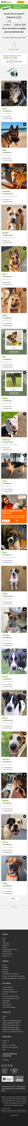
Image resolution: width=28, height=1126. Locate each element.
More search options (14, 49)
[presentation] (14, 509)
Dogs (4, 938)
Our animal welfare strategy (10, 996)
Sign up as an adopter (8, 1045)
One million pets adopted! (10, 992)
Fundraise (5, 967)
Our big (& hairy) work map (10, 998)
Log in (4, 1043)
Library (4, 1016)
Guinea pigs (5, 945)
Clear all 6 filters (13, 58)
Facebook (6, 1065)
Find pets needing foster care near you (13, 978)
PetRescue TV (6, 956)
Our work (5, 994)
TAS (23, 24)
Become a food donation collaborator (13, 976)
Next (13, 898)
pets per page (18, 61)
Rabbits (4, 947)
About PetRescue (7, 987)
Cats (3, 940)
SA (16, 24)
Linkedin (3, 1065)
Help (3, 1049)
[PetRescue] (6, 2)
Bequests (5, 971)
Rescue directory (7, 954)
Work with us (6, 1003)
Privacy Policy (9, 1088)
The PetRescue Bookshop (10, 974)
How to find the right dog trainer (12, 1020)
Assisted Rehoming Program (10, 1027)
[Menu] (26, 2)
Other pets (5, 943)
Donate (20, 2)
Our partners (6, 1000)
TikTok (11, 1065)
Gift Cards (5, 969)
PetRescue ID (6, 951)
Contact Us (5, 1040)
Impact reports (6, 1005)
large (18, 17)
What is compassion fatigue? (11, 1023)
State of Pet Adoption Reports (11, 1029)
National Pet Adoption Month (11, 1025)
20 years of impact (8, 989)
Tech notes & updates (8, 1007)
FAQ (3, 1018)
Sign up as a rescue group (10, 1047)
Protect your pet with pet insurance (12, 1031)
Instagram (9, 1065)
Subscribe (5, 1060)
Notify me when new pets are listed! (15, 37)
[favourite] (24, 82)
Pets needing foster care (9, 949)
